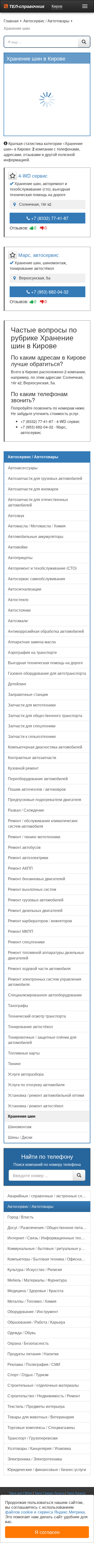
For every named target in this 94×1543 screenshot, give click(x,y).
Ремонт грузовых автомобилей (35, 900)
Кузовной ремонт (23, 768)
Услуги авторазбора (26, 1074)
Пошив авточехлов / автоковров (37, 789)
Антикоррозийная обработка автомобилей (46, 631)
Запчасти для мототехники (32, 705)
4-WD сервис (32, 175)
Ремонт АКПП (20, 868)
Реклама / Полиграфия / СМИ (33, 1364)
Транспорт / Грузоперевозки (32, 1438)
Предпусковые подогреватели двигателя (44, 799)
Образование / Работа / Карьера (36, 1322)
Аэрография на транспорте (32, 652)
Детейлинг (17, 684)
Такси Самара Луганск (49, 1493)
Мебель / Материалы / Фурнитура (37, 1280)
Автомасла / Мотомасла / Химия (37, 526)
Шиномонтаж (20, 1126)
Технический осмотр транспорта (37, 1016)
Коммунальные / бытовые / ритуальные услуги (48, 1248)
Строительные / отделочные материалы (43, 1385)
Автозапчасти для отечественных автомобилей (38, 502)
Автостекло (18, 599)
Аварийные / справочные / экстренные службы (48, 1196)
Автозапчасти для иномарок (33, 489)
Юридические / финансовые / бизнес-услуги (46, 1469)
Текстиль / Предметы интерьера (36, 1406)
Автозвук (16, 515)
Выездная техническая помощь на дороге (45, 662)
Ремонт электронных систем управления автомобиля (44, 981)
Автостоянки (19, 610)
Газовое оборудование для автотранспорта (47, 673)
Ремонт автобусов (24, 847)
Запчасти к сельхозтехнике (32, 736)
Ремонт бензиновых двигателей (36, 878)
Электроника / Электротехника (34, 1459)
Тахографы (18, 1005)
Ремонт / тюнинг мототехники (34, 836)
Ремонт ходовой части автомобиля (39, 968)
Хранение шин (21, 1116)
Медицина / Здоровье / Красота (35, 1290)
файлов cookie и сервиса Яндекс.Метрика (45, 1512)
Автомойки (17, 547)
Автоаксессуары (23, 467)
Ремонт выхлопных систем (32, 889)
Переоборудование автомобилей (38, 778)
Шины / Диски (20, 1137)
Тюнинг (14, 1063)
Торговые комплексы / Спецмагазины (41, 1427)
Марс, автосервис (38, 254)
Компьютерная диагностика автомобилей (45, 747)
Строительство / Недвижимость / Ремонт (43, 1395)
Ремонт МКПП (20, 931)
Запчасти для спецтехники (31, 726)
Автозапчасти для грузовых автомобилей (45, 478)
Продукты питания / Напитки (33, 1353)
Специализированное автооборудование (45, 995)
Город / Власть (20, 1217)
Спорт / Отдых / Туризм (27, 1374)
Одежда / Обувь (21, 1332)
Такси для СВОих (20, 1493)
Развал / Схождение (26, 810)
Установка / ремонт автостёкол (35, 1106)
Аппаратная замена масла (32, 642)
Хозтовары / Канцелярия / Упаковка (39, 1448)
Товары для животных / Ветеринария (40, 1417)
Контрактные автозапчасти (32, 757)
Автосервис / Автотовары (30, 1206)
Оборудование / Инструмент (32, 1311)
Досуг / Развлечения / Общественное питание (48, 1227)
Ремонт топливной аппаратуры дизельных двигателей (46, 955)
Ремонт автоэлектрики (28, 857)
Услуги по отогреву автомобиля (36, 1084)
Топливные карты (24, 1053)
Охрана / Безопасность (28, 1343)
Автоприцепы (20, 557)
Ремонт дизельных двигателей (35, 910)
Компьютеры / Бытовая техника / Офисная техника (48, 1259)
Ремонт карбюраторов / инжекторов (40, 920)
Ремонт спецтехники (26, 942)
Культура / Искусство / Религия (34, 1269)
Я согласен (47, 1531)
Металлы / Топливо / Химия (31, 1301)
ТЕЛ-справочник (26, 6)
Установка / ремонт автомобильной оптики (46, 1095)
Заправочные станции (28, 694)
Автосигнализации (24, 589)
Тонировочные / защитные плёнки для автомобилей (42, 1039)
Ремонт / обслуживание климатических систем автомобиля (43, 823)
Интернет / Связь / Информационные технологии (48, 1238)
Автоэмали (18, 620)
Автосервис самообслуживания (36, 578)
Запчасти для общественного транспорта (45, 715)
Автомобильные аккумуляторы (35, 536)
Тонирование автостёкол (30, 1026)
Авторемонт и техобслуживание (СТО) (42, 568)
